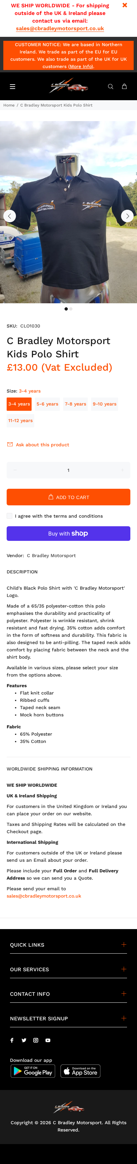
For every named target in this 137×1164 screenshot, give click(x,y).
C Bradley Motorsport (51, 555)
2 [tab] (70, 309)
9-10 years (104, 403)
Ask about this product (42, 444)
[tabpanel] (68, 212)
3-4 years (19, 403)
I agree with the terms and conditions (59, 516)
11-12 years (20, 420)
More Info (80, 66)
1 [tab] (66, 309)
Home (9, 105)
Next (127, 216)
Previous (9, 216)
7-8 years (75, 403)
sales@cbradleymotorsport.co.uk (60, 28)
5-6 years (47, 403)
